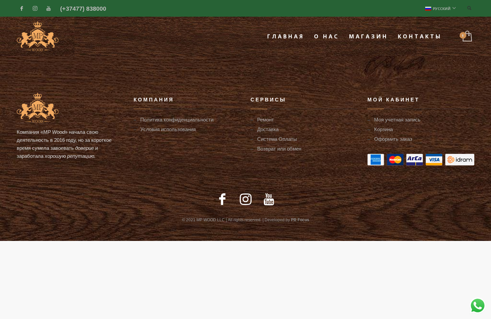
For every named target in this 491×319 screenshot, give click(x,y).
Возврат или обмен (279, 148)
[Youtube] (48, 8)
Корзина (383, 129)
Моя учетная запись (397, 119)
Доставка (268, 129)
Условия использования (168, 129)
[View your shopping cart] (466, 36)
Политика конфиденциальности (176, 119)
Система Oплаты (277, 138)
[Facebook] (22, 8)
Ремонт (265, 119)
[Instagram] (35, 8)
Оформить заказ (393, 138)
